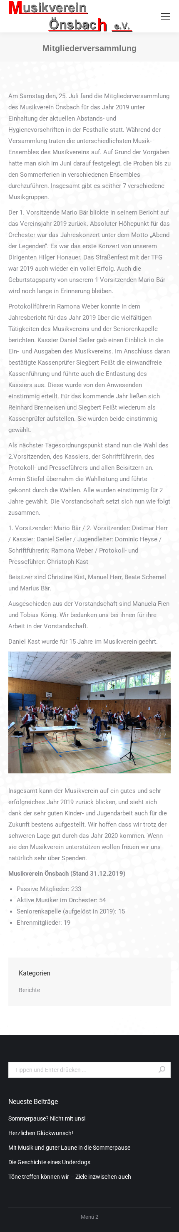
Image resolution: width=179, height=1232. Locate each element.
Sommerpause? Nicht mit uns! (47, 1118)
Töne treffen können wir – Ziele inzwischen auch (69, 1176)
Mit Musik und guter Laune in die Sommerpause (69, 1147)
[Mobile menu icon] (166, 16)
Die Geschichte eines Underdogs (49, 1162)
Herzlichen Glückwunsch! (40, 1133)
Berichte (29, 990)
